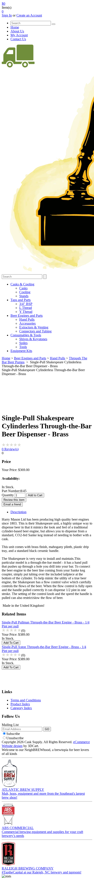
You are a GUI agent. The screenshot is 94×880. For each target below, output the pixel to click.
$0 (3, 3)
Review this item (13, 499)
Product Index (20, 704)
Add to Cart (35, 495)
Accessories (27, 323)
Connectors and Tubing (35, 331)
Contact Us (18, 39)
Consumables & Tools (25, 335)
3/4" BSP (25, 304)
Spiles (23, 343)
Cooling (24, 292)
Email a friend (12, 504)
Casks (23, 288)
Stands (23, 296)
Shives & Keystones (33, 339)
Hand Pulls (27, 319)
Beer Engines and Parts (26, 315)
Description (18, 512)
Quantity (8, 495)
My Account (19, 35)
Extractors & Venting (33, 327)
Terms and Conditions (25, 700)
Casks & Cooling (22, 284)
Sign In (7, 15)
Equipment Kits (21, 351)
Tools (23, 347)
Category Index (21, 708)
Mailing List (10, 725)
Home (14, 27)
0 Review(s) (10, 449)
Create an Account (29, 15)
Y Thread (25, 311)
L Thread (25, 308)
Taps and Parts (20, 300)
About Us (17, 31)
